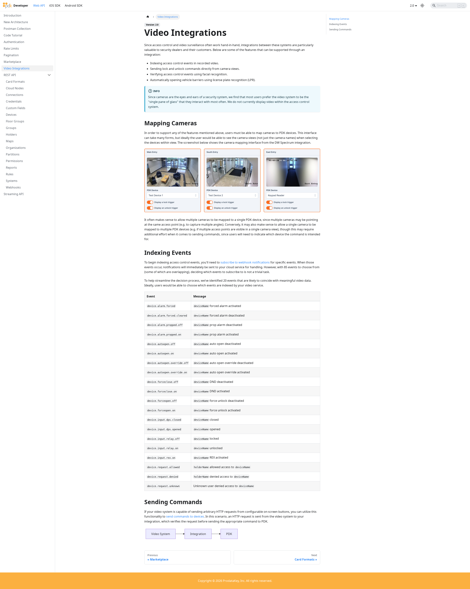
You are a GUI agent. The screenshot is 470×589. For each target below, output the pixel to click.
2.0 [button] (412, 5)
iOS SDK (54, 5)
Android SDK (73, 5)
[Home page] (147, 17)
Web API (39, 5)
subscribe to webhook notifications (245, 262)
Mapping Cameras (339, 18)
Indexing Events (338, 24)
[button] (27, 75)
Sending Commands (340, 29)
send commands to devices (185, 516)
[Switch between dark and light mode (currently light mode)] (422, 5)
